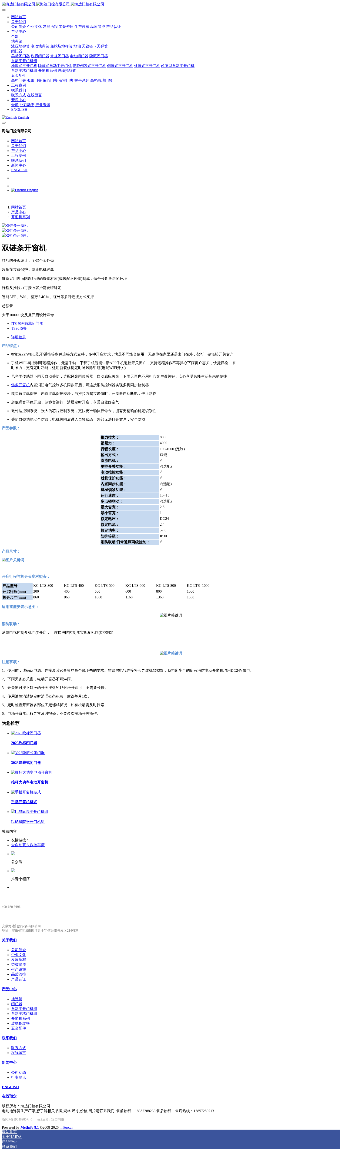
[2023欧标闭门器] (26, 733)
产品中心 (18, 151)
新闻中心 (18, 165)
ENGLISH (19, 170)
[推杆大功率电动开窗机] (31, 772)
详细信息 (18, 337)
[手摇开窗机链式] (26, 792)
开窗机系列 (20, 217)
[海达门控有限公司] (171, 4)
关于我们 (18, 146)
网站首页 (18, 141)
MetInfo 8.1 (29, 1127)
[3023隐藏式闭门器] (28, 753)
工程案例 (18, 156)
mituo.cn (66, 1127)
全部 (15, 36)
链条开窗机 (20, 385)
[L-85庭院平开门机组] (29, 812)
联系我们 (18, 160)
